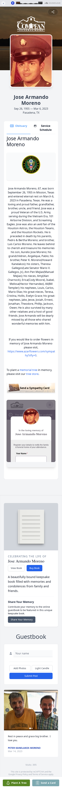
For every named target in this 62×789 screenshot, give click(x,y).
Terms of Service (40, 774)
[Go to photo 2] (32, 728)
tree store (32, 374)
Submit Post (31, 675)
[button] (31, 710)
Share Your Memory (22, 619)
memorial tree (28, 370)
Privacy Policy (22, 774)
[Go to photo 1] (30, 728)
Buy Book (34, 568)
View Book (16, 568)
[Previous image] (7, 710)
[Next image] (55, 710)
